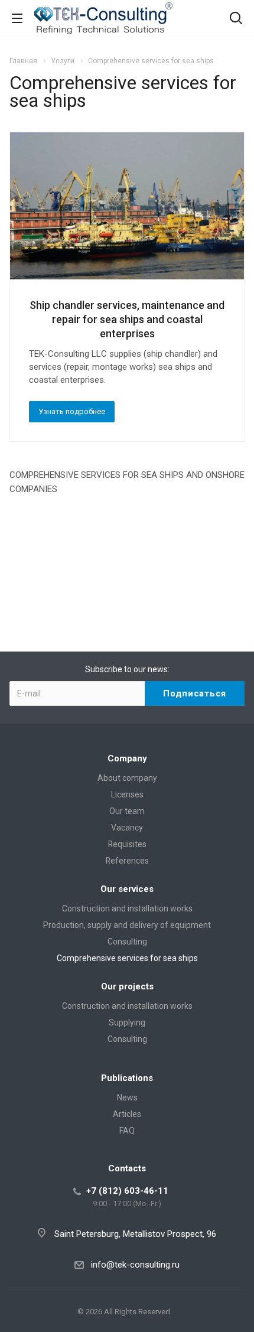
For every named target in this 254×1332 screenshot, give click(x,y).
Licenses (127, 794)
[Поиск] (236, 19)
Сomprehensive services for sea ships (127, 958)
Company (127, 758)
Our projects (127, 986)
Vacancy (127, 827)
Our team (127, 811)
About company (127, 778)
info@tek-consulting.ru (135, 1264)
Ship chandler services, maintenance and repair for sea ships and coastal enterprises (127, 319)
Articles (127, 1114)
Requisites (127, 844)
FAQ (127, 1130)
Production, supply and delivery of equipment (127, 925)
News (127, 1097)
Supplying (127, 1022)
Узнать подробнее (71, 411)
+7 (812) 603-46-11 (127, 1191)
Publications (127, 1078)
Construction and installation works (127, 908)
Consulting (127, 941)
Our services (127, 889)
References (127, 860)
